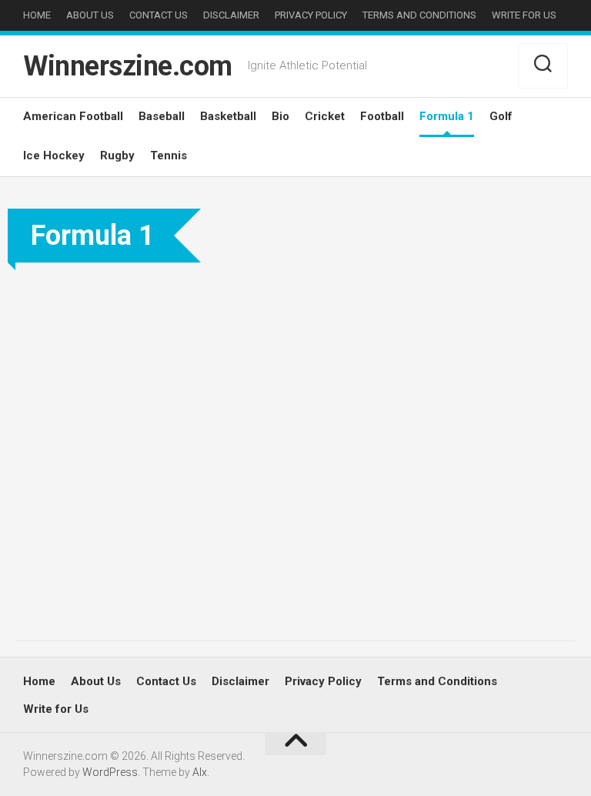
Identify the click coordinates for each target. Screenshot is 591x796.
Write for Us (524, 15)
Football (382, 116)
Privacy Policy (311, 15)
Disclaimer (231, 15)
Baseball (162, 116)
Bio (280, 116)
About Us (90, 15)
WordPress (110, 772)
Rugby (117, 155)
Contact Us (158, 15)
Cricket (325, 116)
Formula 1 (446, 116)
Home (37, 15)
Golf (501, 116)
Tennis (168, 155)
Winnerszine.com (127, 66)
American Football (73, 116)
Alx (199, 772)
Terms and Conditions (419, 15)
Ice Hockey (54, 155)
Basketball (228, 116)
